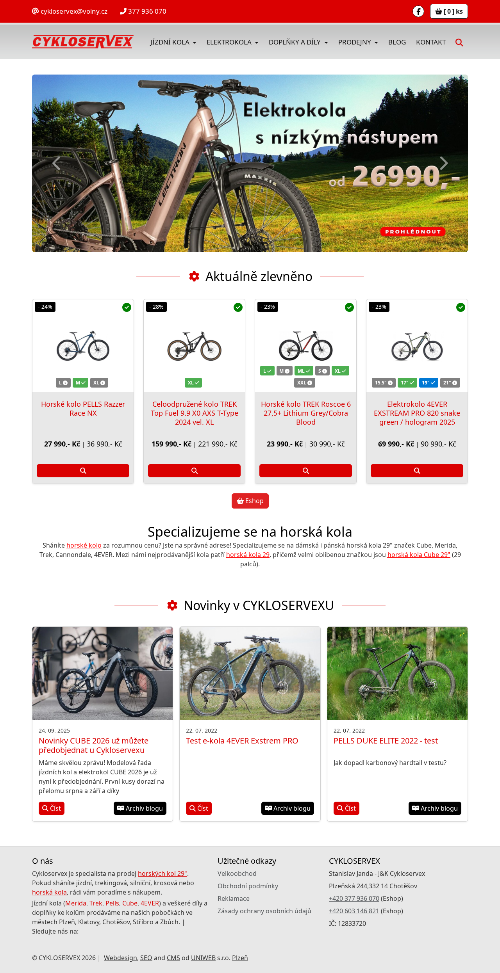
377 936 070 (146, 11)
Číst (54, 808)
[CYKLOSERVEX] (83, 42)
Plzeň (240, 957)
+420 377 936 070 (354, 898)
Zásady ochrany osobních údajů (264, 911)
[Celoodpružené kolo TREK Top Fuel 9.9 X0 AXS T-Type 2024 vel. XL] (194, 345)
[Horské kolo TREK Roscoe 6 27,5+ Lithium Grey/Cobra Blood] (305, 345)
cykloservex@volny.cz (73, 11)
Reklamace (234, 898)
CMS (173, 957)
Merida (75, 903)
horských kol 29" (162, 873)
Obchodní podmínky (248, 886)
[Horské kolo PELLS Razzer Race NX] (83, 345)
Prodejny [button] (355, 41)
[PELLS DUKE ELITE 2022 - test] (397, 673)
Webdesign (120, 957)
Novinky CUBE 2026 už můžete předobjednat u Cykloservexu (93, 745)
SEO (146, 957)
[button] (459, 41)
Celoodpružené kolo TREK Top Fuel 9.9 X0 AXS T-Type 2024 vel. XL (194, 413)
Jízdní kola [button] (170, 41)
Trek (95, 903)
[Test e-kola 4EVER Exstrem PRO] (250, 673)
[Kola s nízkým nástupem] (250, 163)
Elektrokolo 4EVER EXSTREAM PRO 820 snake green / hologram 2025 (417, 413)
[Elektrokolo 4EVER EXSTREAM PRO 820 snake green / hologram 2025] (417, 345)
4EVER (150, 903)
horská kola (49, 892)
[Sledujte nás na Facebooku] (418, 11)
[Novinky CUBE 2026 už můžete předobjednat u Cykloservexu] (102, 673)
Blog (397, 41)
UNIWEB (203, 957)
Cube (130, 903)
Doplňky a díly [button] (295, 41)
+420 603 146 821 (354, 911)
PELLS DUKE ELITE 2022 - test (386, 740)
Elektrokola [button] (230, 41)
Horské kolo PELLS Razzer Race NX (83, 408)
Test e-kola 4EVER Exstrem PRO (242, 740)
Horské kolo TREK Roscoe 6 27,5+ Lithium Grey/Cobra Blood (306, 413)
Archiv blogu (143, 808)
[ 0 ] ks (452, 11)
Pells (112, 903)
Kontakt (431, 41)
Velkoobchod (237, 873)
